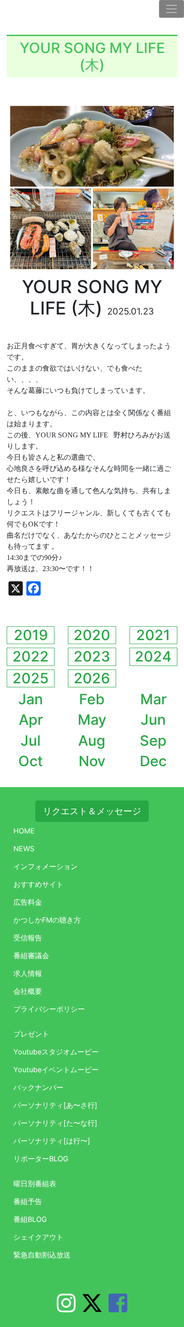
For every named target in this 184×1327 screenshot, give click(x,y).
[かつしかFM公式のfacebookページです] (118, 1308)
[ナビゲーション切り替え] (171, 9)
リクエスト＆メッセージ (92, 811)
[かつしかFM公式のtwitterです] (92, 1308)
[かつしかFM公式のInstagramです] (66, 1308)
